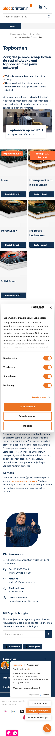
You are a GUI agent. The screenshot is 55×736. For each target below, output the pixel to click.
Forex (5, 180)
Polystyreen (9, 230)
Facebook (14, 646)
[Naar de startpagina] (15, 7)
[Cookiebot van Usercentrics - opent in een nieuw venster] (32, 308)
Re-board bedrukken (37, 232)
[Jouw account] (45, 7)
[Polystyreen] (13, 213)
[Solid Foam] (13, 264)
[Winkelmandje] (50, 7)
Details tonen (39, 397)
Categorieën (10, 658)
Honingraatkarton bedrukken (41, 182)
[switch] (47, 367)
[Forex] (13, 162)
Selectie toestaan (27, 416)
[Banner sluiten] (51, 308)
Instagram (34, 646)
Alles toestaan (27, 406)
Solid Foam (8, 281)
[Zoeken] (48, 16)
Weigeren (27, 426)
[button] (48, 634)
